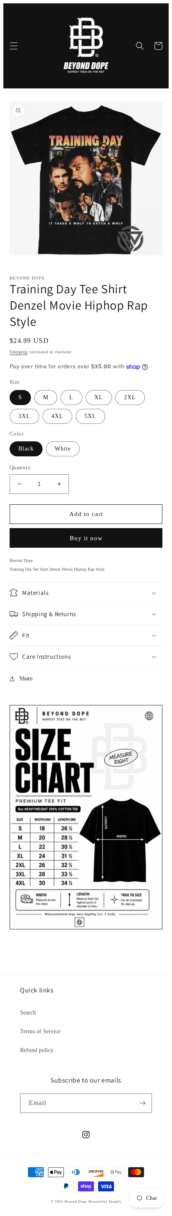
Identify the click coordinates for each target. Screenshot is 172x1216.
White (63, 449)
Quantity (20, 467)
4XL (57, 416)
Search (28, 1013)
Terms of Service (40, 1031)
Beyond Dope (76, 1201)
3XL (24, 416)
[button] (14, 46)
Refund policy (36, 1050)
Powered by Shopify (105, 1201)
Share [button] (26, 678)
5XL (90, 416)
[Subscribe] (142, 1103)
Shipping (19, 352)
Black (26, 449)
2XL (130, 397)
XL (98, 397)
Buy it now (86, 538)
